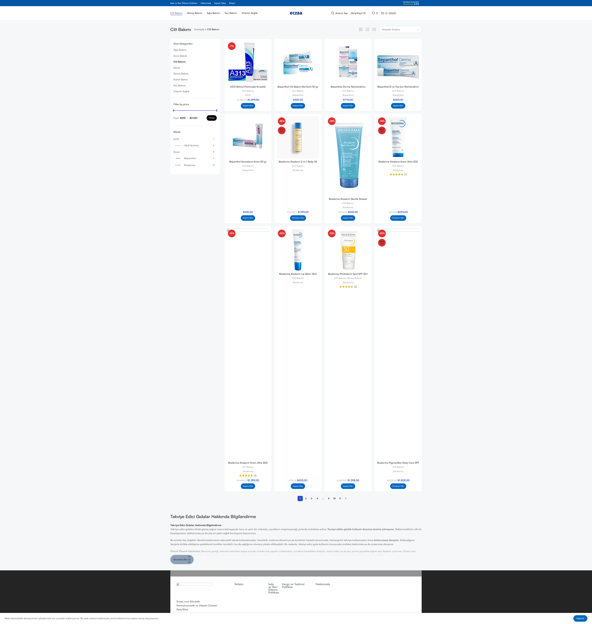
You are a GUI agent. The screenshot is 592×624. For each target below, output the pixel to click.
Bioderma (298, 170)
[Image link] (194, 589)
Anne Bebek (180, 55)
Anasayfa (199, 29)
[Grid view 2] (360, 29)
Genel (176, 67)
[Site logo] (296, 12)
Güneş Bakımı (181, 73)
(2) (355, 286)
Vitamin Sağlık (181, 91)
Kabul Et (580, 618)
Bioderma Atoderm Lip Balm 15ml (298, 273)
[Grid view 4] (374, 29)
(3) (255, 475)
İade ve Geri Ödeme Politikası (273, 588)
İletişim (239, 584)
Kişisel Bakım (180, 79)
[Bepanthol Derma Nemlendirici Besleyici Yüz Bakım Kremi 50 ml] (348, 62)
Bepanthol (297, 95)
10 (334, 498)
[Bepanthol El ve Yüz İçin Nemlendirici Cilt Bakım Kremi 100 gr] (398, 62)
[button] (248, 106)
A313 (248, 95)
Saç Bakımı (179, 85)
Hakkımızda (323, 584)
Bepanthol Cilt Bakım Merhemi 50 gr (298, 86)
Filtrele (212, 118)
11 (340, 498)
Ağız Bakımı (180, 49)
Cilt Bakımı (179, 61)
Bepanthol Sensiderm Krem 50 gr (248, 161)
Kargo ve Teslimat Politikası (293, 585)
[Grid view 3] (367, 29)
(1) (405, 174)
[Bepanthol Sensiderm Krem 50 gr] (248, 137)
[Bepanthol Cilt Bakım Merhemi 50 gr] (298, 62)
